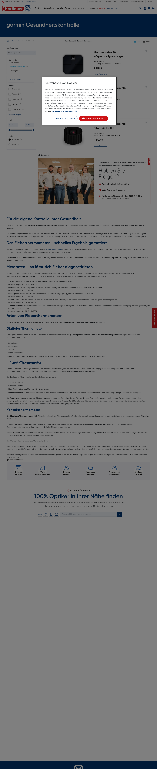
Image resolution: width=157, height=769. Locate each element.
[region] (79, 101)
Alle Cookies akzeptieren (93, 118)
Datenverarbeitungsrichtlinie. (64, 111)
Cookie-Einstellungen (65, 118)
